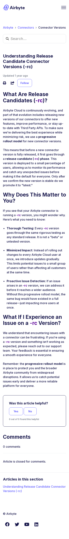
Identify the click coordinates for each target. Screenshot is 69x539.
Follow (24, 83)
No (30, 411)
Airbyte (8, 27)
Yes (16, 411)
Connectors (26, 27)
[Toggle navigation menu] (64, 7)
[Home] (14, 7)
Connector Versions (52, 27)
